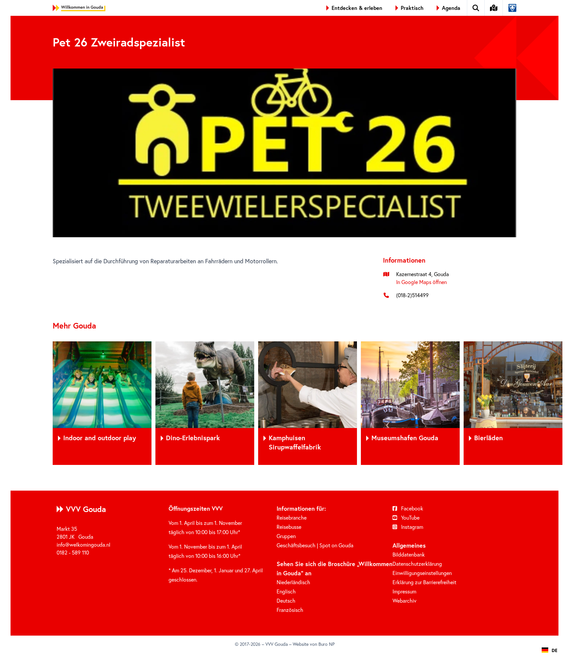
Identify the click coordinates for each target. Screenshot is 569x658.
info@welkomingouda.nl (83, 544)
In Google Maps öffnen (421, 281)
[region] (284, 403)
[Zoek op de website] (476, 8)
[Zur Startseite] (79, 8)
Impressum (404, 591)
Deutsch (286, 600)
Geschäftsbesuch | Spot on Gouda (315, 545)
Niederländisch (293, 582)
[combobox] (549, 650)
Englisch (286, 591)
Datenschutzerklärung (417, 563)
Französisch (290, 609)
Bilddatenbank (409, 554)
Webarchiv (405, 600)
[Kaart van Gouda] (494, 8)
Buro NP (326, 644)
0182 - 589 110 (73, 552)
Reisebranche (292, 517)
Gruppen (286, 535)
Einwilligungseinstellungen (422, 572)
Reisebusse (289, 526)
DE (554, 650)
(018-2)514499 (412, 295)
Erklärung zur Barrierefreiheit (424, 582)
